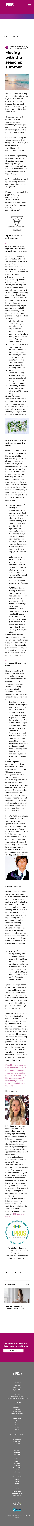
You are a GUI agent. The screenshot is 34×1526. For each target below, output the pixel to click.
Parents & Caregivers (17, 1413)
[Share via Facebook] (6, 1272)
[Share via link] (20, 1272)
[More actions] (27, 47)
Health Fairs (17, 1454)
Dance (17, 1423)
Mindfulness (17, 1443)
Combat (17, 1427)
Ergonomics (17, 1394)
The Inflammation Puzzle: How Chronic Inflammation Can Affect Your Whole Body (17, 1308)
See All (26, 1284)
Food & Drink (17, 1437)
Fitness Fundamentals (17, 1396)
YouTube (17, 1481)
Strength (17, 1429)
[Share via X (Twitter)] (11, 1272)
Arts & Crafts (17, 1441)
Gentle (17, 1425)
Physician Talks (17, 1390)
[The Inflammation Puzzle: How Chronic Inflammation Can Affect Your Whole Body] (17, 1295)
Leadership (17, 1409)
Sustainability (17, 1407)
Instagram (17, 1483)
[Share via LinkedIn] (15, 1272)
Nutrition (17, 1392)
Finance (17, 1405)
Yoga (17, 1421)
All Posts (6, 36)
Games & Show (17, 1439)
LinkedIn (17, 1479)
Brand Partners (17, 1470)
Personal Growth (17, 1411)
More (14, 36)
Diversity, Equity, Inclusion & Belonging (17, 1398)
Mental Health (17, 1388)
